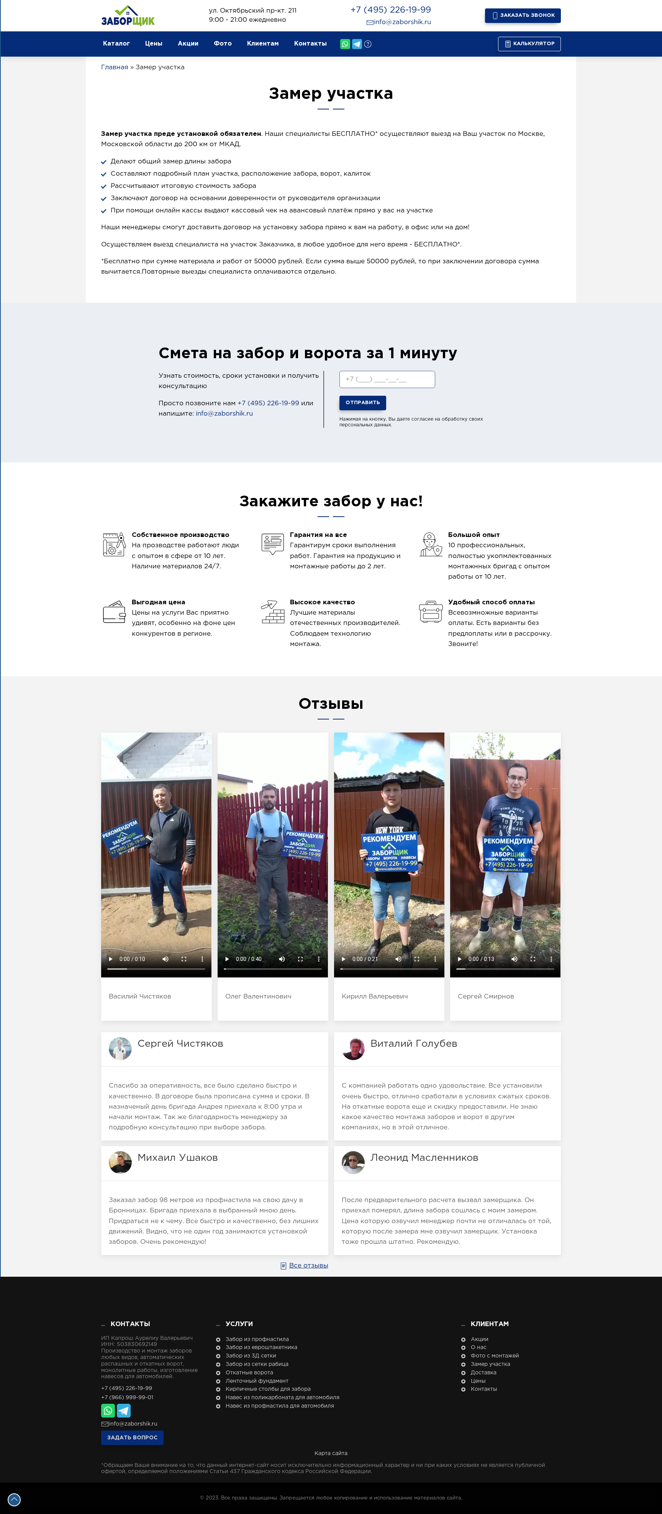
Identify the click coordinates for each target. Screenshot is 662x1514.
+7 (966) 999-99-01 (127, 1397)
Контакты (310, 44)
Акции (188, 44)
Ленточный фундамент (257, 1381)
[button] (627, 1483)
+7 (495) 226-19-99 (391, 10)
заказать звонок (527, 15)
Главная (114, 67)
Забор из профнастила (257, 1339)
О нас (479, 1347)
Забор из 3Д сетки (251, 1356)
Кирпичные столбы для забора (268, 1389)
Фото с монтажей (495, 1356)
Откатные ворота (249, 1372)
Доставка (483, 1372)
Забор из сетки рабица (257, 1364)
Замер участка (490, 1364)
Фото (223, 44)
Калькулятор (533, 44)
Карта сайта (331, 1453)
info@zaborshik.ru (402, 22)
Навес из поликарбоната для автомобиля (282, 1397)
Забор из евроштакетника (261, 1347)
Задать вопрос (132, 1438)
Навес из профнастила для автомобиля (280, 1406)
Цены (153, 44)
